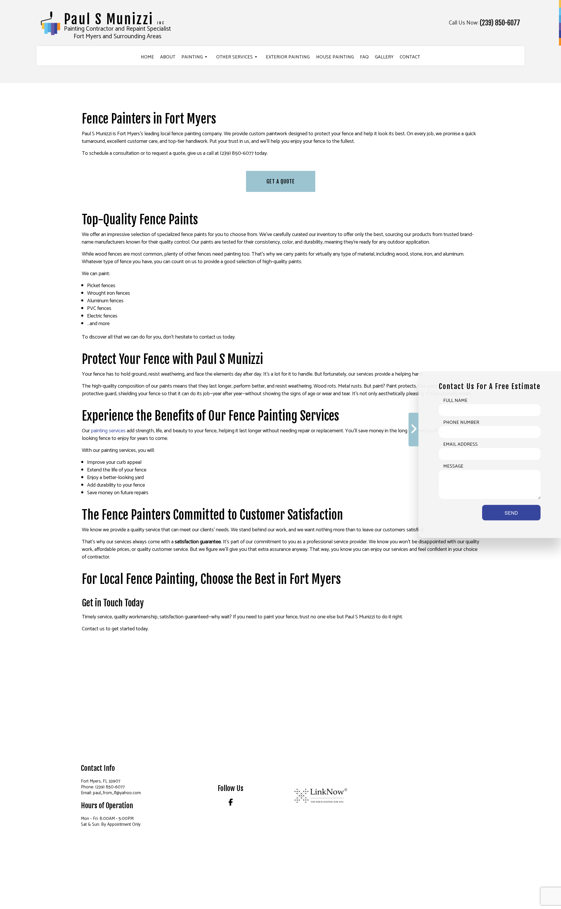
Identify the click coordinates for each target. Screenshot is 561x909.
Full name (455, 400)
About (167, 57)
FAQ (364, 57)
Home (147, 57)
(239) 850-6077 (500, 23)
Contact (410, 57)
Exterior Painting (288, 57)
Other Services (234, 57)
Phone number (461, 422)
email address (460, 444)
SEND (511, 512)
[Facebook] (231, 803)
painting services (108, 430)
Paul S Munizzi (114, 19)
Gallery (384, 57)
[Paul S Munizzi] (50, 23)
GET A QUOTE (280, 181)
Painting (192, 57)
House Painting (335, 57)
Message (453, 466)
